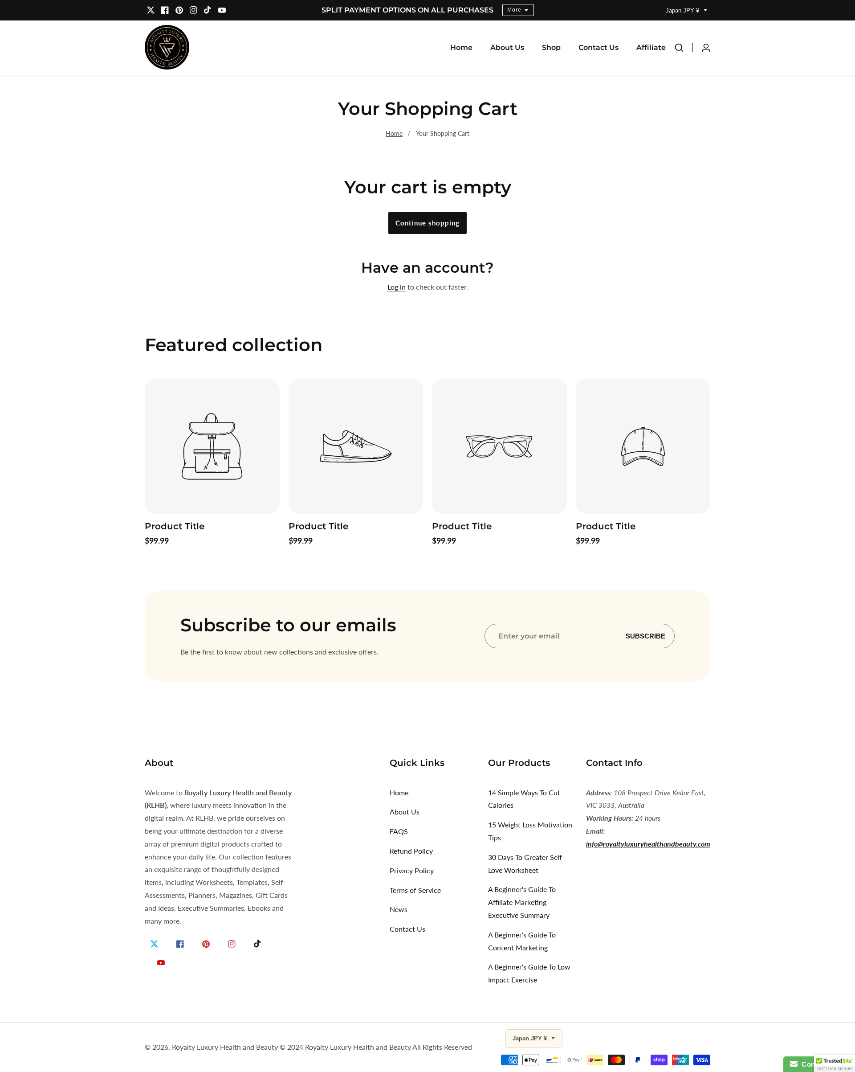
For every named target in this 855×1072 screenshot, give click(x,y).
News (398, 909)
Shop (551, 47)
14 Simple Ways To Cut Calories (524, 799)
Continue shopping (427, 223)
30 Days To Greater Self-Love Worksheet (526, 863)
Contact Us (598, 47)
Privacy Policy (412, 870)
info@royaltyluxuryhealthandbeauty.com (648, 843)
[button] (834, 1063)
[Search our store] (683, 47)
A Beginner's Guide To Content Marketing (522, 941)
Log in (396, 286)
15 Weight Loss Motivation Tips (530, 831)
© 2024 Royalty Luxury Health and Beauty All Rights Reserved (376, 1047)
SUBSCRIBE (645, 636)
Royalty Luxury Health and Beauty (225, 1047)
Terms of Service (415, 890)
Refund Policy (411, 851)
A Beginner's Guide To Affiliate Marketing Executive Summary (522, 902)
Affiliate (651, 47)
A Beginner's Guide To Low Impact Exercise (529, 973)
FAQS (399, 831)
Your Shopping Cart (442, 133)
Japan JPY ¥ (683, 10)
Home (461, 47)
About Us (507, 47)
